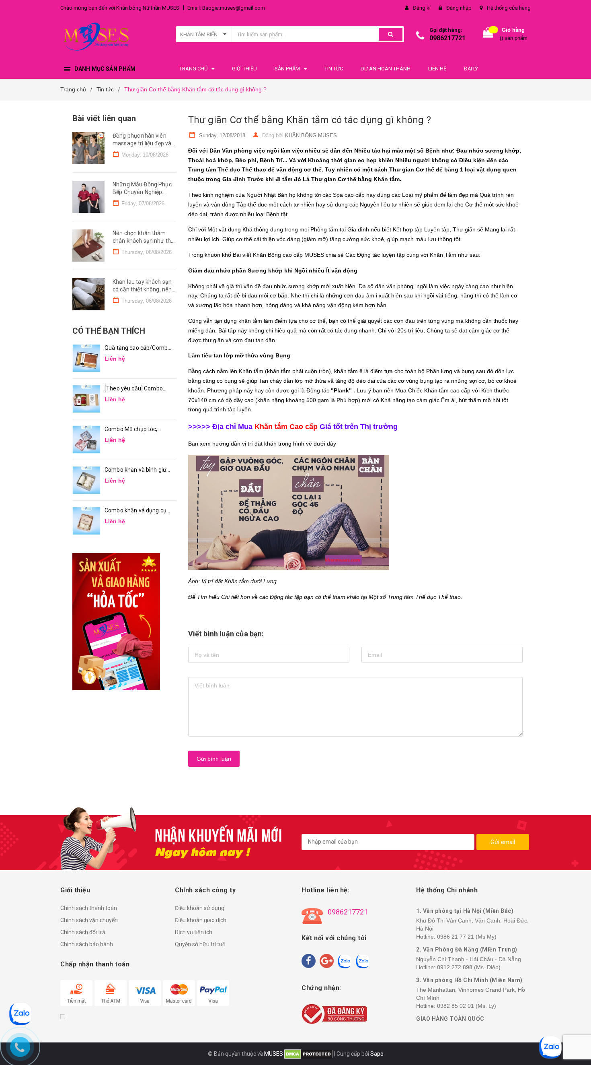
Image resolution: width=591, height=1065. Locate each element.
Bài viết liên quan (104, 118)
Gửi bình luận (214, 758)
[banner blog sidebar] (124, 621)
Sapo (377, 1054)
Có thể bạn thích (108, 330)
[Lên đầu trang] (577, 1049)
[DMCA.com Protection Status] (308, 1054)
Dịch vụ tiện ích (193, 932)
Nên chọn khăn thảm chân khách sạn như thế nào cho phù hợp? (143, 241)
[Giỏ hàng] (488, 34)
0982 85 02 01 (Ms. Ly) (466, 1006)
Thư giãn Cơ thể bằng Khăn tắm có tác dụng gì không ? (309, 120)
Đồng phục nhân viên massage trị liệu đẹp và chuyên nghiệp (142, 143)
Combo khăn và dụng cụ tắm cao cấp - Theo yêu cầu (135, 511)
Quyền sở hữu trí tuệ (200, 944)
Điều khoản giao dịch (200, 920)
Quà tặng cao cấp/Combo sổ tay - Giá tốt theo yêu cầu (138, 348)
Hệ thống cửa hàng (509, 8)
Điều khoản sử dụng (199, 908)
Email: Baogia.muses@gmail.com (226, 8)
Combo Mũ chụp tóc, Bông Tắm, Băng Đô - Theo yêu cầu (132, 429)
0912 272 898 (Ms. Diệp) (469, 967)
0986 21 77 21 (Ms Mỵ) (467, 936)
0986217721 (447, 38)
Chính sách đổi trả (82, 932)
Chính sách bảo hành (86, 944)
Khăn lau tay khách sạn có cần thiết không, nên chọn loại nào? (142, 290)
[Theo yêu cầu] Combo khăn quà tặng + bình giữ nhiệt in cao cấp (136, 389)
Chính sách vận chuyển (89, 920)
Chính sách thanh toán (88, 908)
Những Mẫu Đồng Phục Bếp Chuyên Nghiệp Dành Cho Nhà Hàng (142, 192)
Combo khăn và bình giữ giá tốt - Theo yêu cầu (135, 470)
